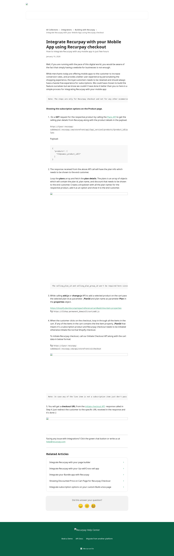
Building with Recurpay (85, 30)
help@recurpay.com (55, 441)
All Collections (52, 30)
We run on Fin (88, 548)
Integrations (66, 30)
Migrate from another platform (99, 538)
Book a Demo (67, 538)
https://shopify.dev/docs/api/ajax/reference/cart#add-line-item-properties (86, 308)
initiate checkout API (95, 406)
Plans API (111, 117)
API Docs (79, 538)
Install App (142, 4)
